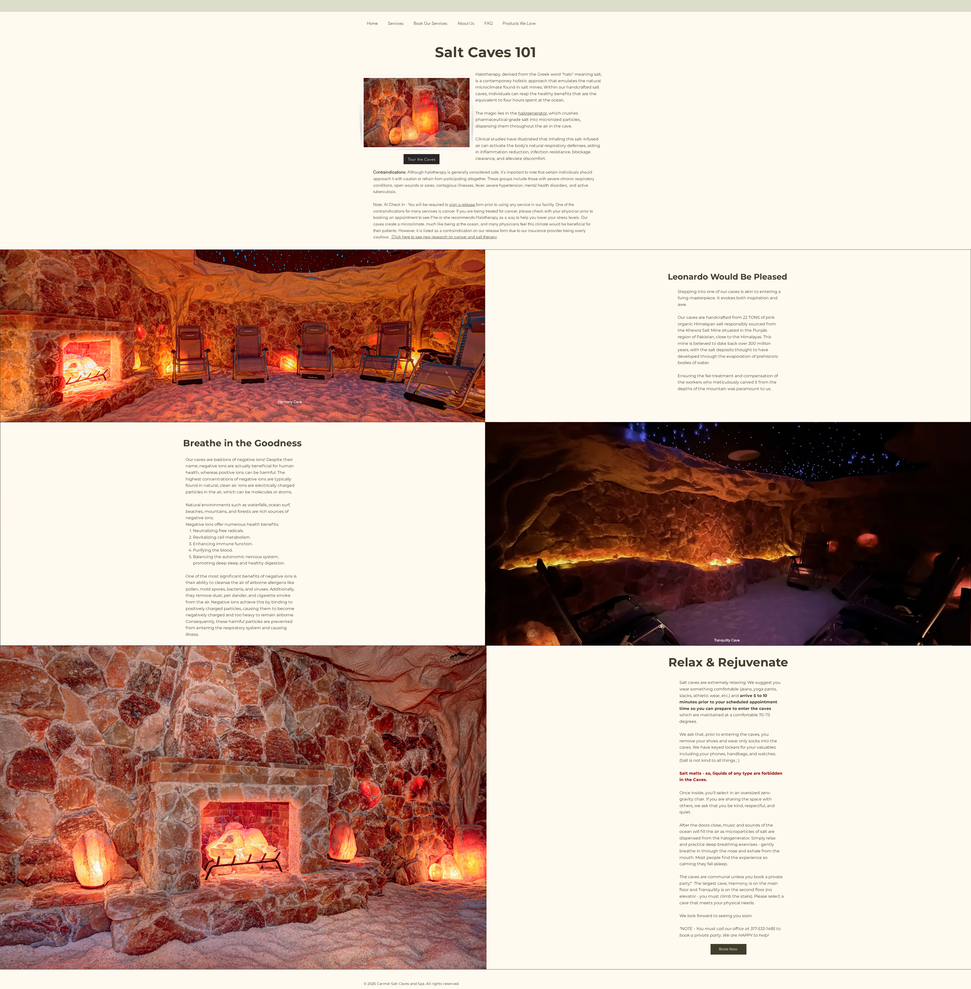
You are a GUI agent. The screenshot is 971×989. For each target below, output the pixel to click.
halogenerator (532, 113)
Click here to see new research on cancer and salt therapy (444, 236)
